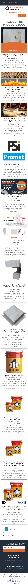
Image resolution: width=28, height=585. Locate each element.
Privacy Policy (11, 575)
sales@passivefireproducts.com (16, 568)
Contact (10, 2)
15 (3, 536)
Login (3, 2)
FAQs (4, 575)
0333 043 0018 (15, 12)
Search (22, 16)
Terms (23, 575)
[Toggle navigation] (25, 2)
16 (8, 536)
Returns (18, 575)
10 (20, 532)
